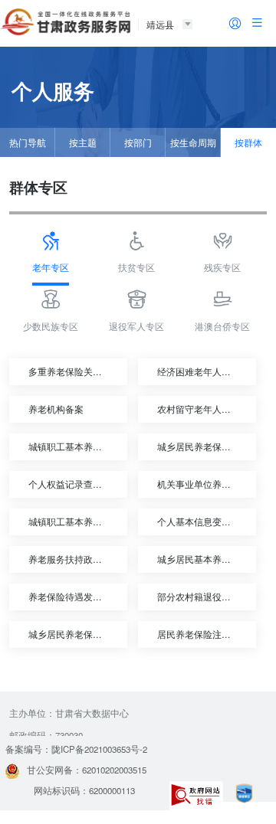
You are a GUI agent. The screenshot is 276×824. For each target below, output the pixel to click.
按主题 (83, 142)
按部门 (138, 142)
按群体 (248, 142)
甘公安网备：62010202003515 (86, 770)
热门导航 (27, 142)
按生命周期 (193, 142)
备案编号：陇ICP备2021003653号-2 (76, 749)
